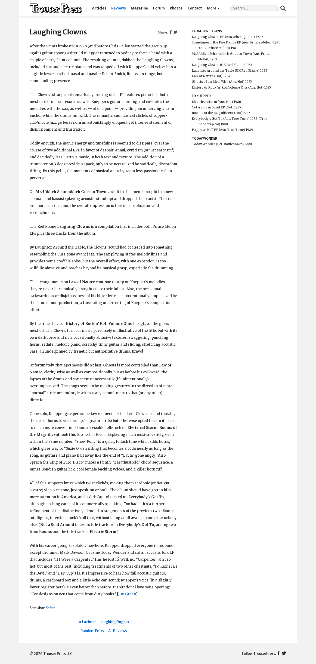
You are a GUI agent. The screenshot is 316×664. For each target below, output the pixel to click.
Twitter (284, 653)
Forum (159, 8)
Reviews (118, 8)
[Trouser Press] (56, 8)
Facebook (278, 653)
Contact (195, 8)
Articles (99, 8)
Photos (176, 8)
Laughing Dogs (112, 622)
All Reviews (117, 631)
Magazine (139, 8)
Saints (50, 608)
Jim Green (127, 594)
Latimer (89, 622)
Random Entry (92, 631)
